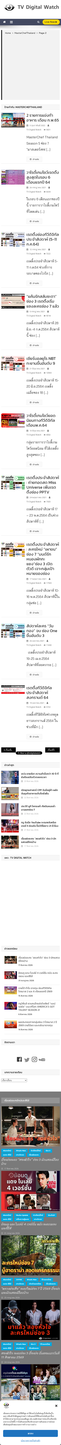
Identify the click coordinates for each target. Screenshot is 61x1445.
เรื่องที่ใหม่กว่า (54, 750)
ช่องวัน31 (51, 1215)
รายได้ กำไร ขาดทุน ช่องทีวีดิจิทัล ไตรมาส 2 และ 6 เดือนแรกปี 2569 (35, 989)
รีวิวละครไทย (46, 1279)
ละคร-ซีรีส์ (7, 1154)
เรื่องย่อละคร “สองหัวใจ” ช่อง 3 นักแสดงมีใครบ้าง (38, 840)
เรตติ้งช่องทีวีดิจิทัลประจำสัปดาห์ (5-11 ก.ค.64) (42, 239)
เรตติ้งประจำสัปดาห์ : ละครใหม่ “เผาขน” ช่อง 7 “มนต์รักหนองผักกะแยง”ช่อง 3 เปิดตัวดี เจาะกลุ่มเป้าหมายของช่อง (42, 558)
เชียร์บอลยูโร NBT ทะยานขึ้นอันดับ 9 (41, 360)
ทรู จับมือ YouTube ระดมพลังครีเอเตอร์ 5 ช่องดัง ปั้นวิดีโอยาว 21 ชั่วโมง (39, 824)
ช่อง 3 (48, 1150)
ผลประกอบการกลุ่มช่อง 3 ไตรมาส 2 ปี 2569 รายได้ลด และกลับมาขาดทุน (37, 1023)
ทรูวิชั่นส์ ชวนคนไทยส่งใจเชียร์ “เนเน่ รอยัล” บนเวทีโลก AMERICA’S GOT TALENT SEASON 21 (36, 1007)
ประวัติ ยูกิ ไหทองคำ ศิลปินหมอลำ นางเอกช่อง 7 (38, 807)
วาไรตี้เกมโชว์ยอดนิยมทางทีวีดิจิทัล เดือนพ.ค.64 (41, 420)
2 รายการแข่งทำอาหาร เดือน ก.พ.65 (42, 117)
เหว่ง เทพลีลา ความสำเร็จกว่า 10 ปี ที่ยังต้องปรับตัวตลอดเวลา (40, 775)
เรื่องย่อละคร (34, 1154)
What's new (21, 1150)
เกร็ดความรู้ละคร (22, 1219)
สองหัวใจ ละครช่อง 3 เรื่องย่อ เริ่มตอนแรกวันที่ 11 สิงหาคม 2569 (30, 1355)
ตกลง (30, 1433)
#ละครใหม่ (7, 1150)
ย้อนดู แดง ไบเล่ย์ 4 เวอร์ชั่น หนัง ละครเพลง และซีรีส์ (38, 974)
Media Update (22, 1215)
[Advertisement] (30, 67)
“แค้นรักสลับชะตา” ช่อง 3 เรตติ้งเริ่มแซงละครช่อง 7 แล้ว (42, 301)
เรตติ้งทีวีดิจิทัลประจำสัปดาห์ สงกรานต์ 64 (39, 692)
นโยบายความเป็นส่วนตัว (30, 1440)
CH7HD (19, 1279)
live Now (50, 21)
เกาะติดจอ (20, 1154)
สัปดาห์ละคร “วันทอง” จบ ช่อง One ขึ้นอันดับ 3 (41, 630)
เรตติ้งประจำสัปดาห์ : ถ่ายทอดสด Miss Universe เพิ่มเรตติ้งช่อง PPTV (42, 485)
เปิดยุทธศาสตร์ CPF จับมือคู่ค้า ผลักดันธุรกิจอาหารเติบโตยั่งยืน (39, 791)
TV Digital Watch (33, 130)
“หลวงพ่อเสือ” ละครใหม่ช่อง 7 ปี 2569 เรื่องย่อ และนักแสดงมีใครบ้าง (31, 1291)
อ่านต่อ (36, 159)
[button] (56, 1405)
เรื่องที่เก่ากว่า (10, 750)
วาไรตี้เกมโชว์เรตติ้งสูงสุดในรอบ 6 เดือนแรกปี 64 (42, 177)
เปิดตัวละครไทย (35, 1283)
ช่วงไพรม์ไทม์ (36, 1150)
